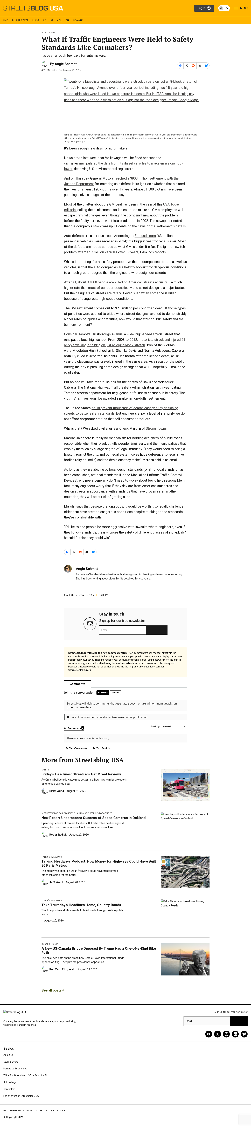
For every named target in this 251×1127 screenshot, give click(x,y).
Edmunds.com (145, 236)
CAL (59, 20)
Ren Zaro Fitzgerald (62, 969)
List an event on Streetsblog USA (21, 1096)
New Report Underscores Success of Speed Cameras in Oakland (93, 818)
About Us (8, 1055)
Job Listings (9, 1082)
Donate (78, 20)
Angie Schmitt (66, 64)
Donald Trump (49, 944)
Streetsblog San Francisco (59, 813)
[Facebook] (208, 1034)
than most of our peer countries (105, 288)
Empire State (20, 20)
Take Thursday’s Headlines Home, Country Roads (81, 905)
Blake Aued (56, 791)
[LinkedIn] (235, 1034)
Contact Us (9, 1089)
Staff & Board (10, 1061)
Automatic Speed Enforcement (94, 813)
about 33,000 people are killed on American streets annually (122, 282)
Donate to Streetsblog (15, 1068)
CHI (67, 20)
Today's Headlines (51, 900)
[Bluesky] (244, 1034)
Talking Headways (51, 857)
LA (44, 20)
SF (51, 20)
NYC (5, 20)
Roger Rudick (58, 834)
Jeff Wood (56, 882)
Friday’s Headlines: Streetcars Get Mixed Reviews (81, 774)
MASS (35, 20)
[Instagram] (226, 1034)
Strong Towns (156, 428)
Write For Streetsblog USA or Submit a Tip (25, 1075)
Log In (201, 8)
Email (104, 630)
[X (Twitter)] (217, 1034)
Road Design (48, 32)
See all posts (51, 990)
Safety (103, 595)
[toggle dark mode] (224, 8)
